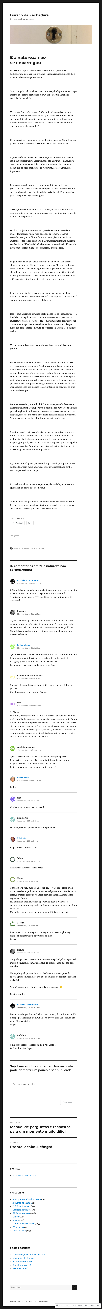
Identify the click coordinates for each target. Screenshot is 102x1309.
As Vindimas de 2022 (23, 1261)
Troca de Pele (19, 1230)
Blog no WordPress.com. (38, 1302)
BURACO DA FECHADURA (25, 1175)
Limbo (16, 1216)
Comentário (67, 1102)
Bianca (17, 548)
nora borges (23, 777)
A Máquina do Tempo (23, 1258)
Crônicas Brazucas (21, 1206)
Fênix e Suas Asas (21, 1213)
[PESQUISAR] (74, 1287)
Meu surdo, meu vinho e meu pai (29, 1254)
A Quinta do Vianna (22, 1203)
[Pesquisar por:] (41, 1287)
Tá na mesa (18, 1227)
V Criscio (21, 838)
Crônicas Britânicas (22, 1210)
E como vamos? (20, 1268)
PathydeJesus (23, 645)
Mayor (41, 548)
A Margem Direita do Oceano (27, 1199)
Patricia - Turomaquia (28, 580)
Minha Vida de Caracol (23, 1223)
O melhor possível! (22, 1265)
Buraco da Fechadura (29, 15)
